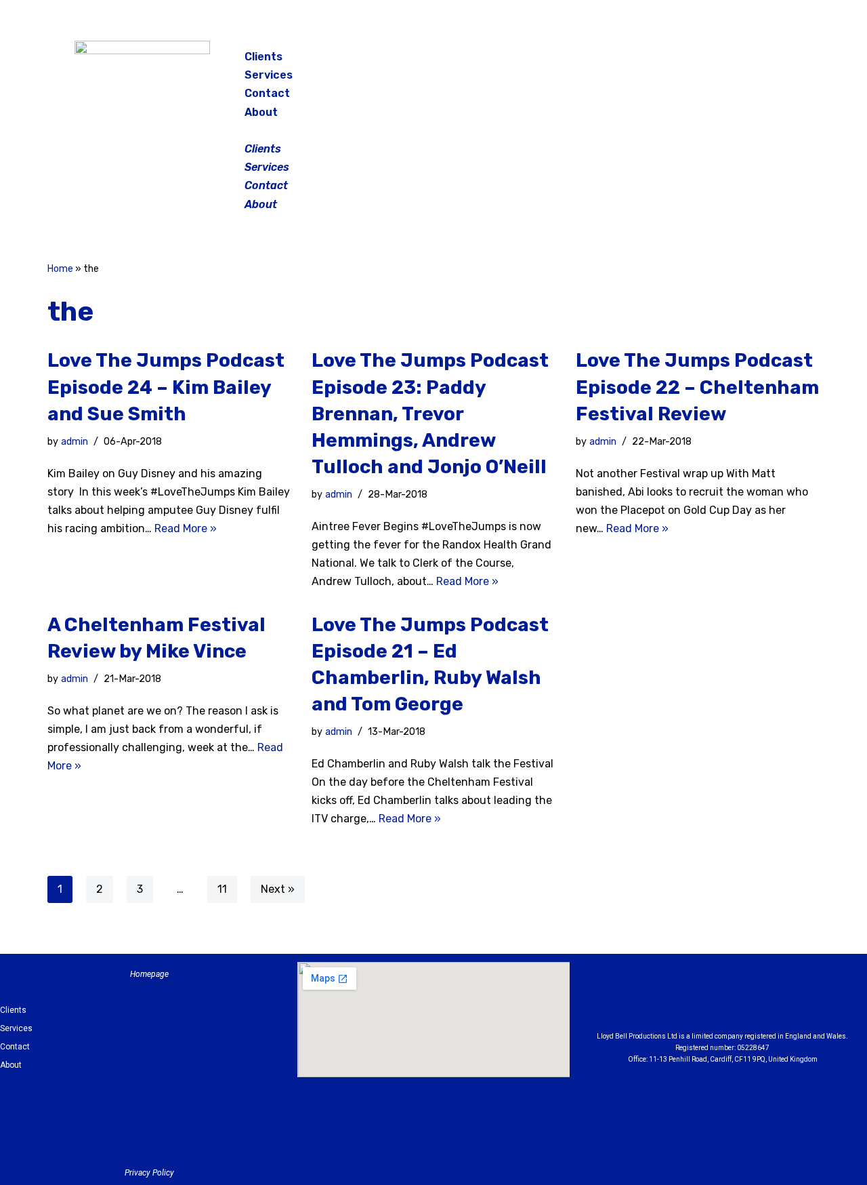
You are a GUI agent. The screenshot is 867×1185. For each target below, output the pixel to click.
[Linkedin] (760, 1000)
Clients (263, 56)
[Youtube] (797, 1000)
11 (222, 889)
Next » (278, 889)
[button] (435, 130)
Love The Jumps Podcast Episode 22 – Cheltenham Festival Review (697, 386)
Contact (267, 93)
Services (269, 74)
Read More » (185, 528)
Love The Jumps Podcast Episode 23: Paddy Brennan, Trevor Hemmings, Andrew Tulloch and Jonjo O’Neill (430, 413)
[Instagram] (721, 61)
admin (74, 441)
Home (60, 269)
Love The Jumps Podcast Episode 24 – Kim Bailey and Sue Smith (165, 386)
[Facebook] (687, 61)
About (261, 112)
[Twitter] (754, 61)
